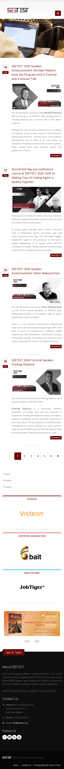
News (7, 474)
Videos (8, 480)
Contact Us (26, 765)
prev (27, 641)
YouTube (19, 737)
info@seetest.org (20, 723)
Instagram (9, 737)
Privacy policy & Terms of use (47, 765)
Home (15, 765)
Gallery (8, 487)
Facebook (4, 737)
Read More (56, 155)
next (37, 641)
